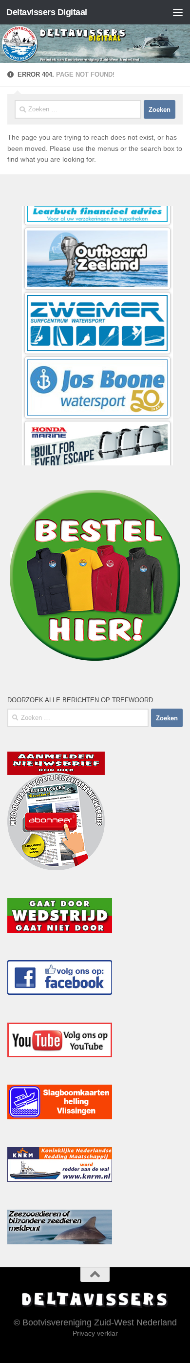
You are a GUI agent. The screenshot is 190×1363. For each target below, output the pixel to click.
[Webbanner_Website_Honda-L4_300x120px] (97, 418)
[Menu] (178, 12)
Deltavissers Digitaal (46, 12)
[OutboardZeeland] (97, 225)
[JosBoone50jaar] (97, 354)
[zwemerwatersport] (97, 289)
